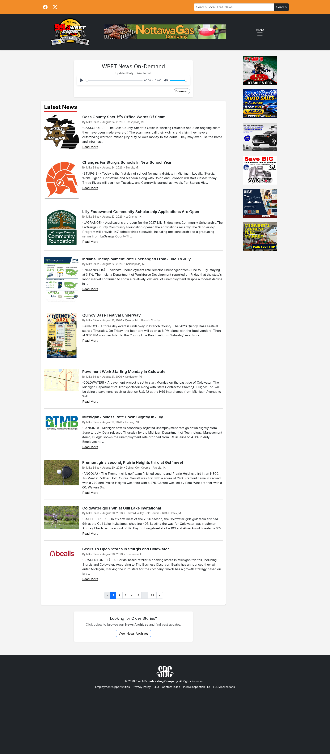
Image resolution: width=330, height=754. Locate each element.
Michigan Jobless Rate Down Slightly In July (122, 417)
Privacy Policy (142, 686)
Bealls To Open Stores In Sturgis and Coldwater (125, 549)
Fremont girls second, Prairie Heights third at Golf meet (132, 462)
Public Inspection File (196, 686)
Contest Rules (171, 686)
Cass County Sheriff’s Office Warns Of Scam (124, 117)
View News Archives (133, 633)
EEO (156, 686)
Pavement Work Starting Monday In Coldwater (124, 371)
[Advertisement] (165, 717)
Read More (90, 147)
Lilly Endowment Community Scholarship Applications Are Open (140, 211)
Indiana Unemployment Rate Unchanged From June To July (136, 259)
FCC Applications (224, 686)
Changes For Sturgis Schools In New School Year (127, 162)
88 (152, 595)
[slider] (114, 80)
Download (182, 91)
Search (281, 7)
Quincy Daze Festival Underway (111, 315)
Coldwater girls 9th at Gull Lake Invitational (121, 508)
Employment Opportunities (112, 686)
